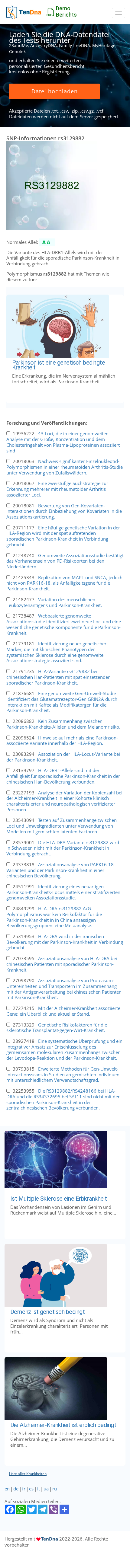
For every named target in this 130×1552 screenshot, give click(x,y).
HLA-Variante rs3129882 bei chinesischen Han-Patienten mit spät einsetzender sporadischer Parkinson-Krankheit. (58, 676)
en (7, 1489)
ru (54, 1489)
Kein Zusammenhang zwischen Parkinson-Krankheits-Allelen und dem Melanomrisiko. (63, 724)
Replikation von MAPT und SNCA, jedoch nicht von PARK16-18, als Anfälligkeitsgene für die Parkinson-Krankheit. (64, 583)
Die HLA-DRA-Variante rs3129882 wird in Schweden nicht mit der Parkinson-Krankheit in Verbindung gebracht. (62, 848)
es (31, 1489)
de (15, 1489)
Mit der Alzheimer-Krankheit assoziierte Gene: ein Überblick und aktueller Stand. (63, 1011)
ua (46, 1489)
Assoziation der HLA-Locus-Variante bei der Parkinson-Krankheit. (63, 757)
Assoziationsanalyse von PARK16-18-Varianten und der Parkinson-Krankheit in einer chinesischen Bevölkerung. (60, 870)
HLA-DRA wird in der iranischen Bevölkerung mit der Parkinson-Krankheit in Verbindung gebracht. (64, 941)
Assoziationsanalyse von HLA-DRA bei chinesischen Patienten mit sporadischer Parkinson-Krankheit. (61, 963)
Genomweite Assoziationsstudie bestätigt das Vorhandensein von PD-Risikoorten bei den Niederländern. (65, 561)
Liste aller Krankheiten (28, 1473)
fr (23, 1489)
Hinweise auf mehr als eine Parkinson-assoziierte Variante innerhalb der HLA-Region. (62, 740)
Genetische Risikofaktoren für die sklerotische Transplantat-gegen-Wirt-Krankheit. (56, 1027)
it (38, 1489)
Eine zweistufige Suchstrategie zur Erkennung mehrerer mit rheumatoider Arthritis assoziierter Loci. (57, 488)
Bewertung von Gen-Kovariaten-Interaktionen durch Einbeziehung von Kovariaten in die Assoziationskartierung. (64, 511)
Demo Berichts (66, 11)
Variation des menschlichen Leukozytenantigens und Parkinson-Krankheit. (54, 602)
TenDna (49, 1539)
